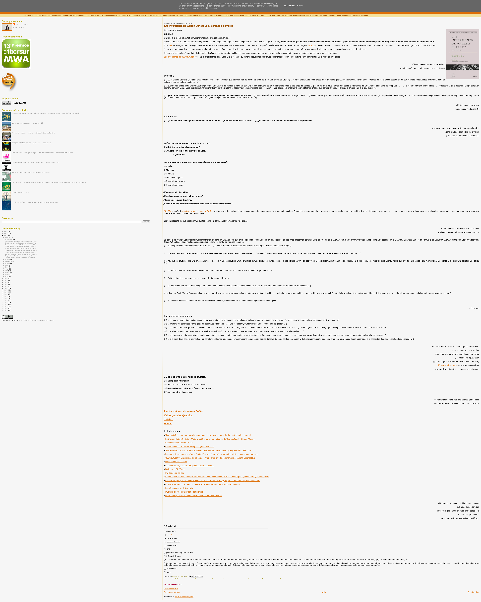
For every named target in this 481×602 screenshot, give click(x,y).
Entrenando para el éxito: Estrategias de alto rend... (20, 257)
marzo (7, 272)
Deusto (168, 423)
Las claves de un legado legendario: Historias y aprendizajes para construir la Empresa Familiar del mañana (49, 182)
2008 (6, 308)
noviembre (8, 239)
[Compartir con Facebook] (199, 576)
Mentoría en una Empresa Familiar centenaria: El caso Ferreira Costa (35, 162)
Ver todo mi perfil (18, 27)
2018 (6, 288)
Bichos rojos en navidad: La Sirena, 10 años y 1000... (21, 245)
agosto (7, 263)
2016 (6, 292)
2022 (6, 280)
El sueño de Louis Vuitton (20, 192)
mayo (7, 269)
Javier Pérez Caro (21, 24)
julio (6, 265)
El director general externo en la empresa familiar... (20, 252)
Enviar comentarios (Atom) (184, 597)
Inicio (324, 592)
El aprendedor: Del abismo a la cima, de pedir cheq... (21, 256)
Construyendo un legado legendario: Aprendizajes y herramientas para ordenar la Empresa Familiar (46, 113)
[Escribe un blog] (195, 576)
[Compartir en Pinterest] (202, 576)
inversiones (231, 578)
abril (6, 270)
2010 (6, 304)
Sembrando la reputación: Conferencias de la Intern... (21, 241)
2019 (6, 286)
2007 (6, 310)
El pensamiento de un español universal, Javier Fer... (21, 246)
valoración (271, 578)
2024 (6, 235)
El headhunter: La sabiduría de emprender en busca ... (21, 250)
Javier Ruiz (170, 535)
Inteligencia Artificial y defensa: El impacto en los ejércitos (31, 143)
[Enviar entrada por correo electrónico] (189, 576)
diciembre (8, 237)
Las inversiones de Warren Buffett (197, 211)
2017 (6, 290)
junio (7, 267)
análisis (172, 578)
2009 (6, 306)
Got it (300, 6)
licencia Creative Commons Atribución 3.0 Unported (35, 320)
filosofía (214, 578)
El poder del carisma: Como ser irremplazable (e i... (20, 243)
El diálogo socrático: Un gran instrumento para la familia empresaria (35, 202)
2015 (6, 294)
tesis (266, 578)
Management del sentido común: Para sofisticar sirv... (21, 248)
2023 (6, 278)
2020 (6, 284)
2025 (6, 233)
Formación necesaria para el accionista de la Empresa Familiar (33, 133)
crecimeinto (207, 578)
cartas (182, 578)
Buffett (177, 578)
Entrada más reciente (172, 592)
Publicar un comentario (171, 588)
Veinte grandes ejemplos (178, 415)
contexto (201, 578)
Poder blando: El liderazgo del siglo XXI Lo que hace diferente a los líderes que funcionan (42, 153)
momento (243, 578)
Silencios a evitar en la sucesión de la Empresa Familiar (31, 172)
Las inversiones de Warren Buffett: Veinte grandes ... (21, 254)
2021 (6, 282)
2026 (6, 231)
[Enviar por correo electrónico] (192, 576)
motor (248, 578)
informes (224, 578)
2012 (6, 300)
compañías (187, 578)
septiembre (9, 261)
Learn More (289, 6)
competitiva (194, 578)
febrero (7, 274)
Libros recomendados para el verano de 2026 (27, 123)
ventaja (277, 578)
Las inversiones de (183, 411)
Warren (282, 578)
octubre (7, 259)
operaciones (254, 578)
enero (7, 276)
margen (237, 578)
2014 (6, 296)
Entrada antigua (473, 592)
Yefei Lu (311, 45)
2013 (6, 298)
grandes (219, 578)
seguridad (261, 578)
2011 (6, 302)
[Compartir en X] (197, 576)
